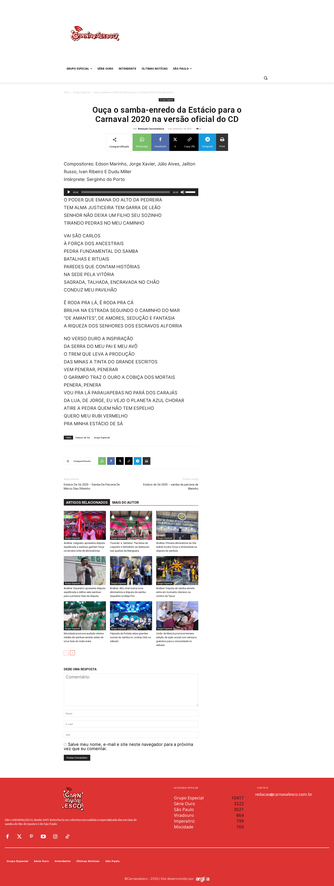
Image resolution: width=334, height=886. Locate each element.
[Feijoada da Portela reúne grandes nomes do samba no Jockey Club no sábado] (131, 615)
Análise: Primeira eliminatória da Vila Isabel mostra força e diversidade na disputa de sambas (176, 547)
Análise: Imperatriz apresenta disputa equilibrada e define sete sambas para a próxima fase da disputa (84, 592)
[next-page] (72, 652)
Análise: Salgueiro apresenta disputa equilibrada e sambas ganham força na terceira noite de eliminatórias (84, 547)
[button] (265, 78)
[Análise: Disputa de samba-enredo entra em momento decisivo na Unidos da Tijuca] (177, 570)
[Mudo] (182, 192)
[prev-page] (66, 652)
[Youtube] (43, 836)
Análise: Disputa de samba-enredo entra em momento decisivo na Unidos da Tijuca (175, 592)
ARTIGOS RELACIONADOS (87, 502)
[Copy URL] (129, 461)
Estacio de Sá (83, 437)
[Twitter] (19, 836)
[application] (131, 192)
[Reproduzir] (69, 192)
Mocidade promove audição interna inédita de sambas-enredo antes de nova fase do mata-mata (84, 637)
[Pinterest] (31, 836)
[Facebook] (111, 461)
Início (67, 92)
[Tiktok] (67, 836)
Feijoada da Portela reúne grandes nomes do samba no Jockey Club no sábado (130, 637)
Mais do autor (125, 502)
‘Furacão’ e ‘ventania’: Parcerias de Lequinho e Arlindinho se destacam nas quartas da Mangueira (129, 547)
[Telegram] (137, 461)
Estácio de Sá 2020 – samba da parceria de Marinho (170, 486)
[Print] (146, 461)
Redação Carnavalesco (151, 128)
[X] (120, 461)
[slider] (191, 191)
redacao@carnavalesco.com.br (283, 794)
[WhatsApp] (102, 461)
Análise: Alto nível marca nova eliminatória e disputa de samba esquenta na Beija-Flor (128, 592)
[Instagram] (55, 836)
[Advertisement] (198, 29)
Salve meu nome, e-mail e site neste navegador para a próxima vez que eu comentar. (128, 746)
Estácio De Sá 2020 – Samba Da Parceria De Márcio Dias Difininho (92, 486)
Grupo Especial (81, 92)
